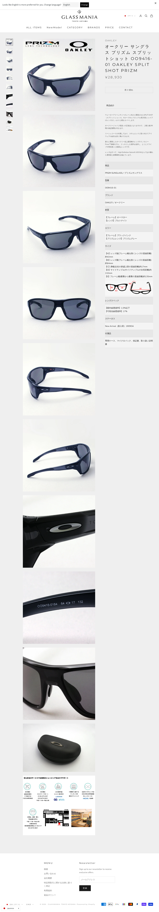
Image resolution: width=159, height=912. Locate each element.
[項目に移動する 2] (9, 51)
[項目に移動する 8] (9, 104)
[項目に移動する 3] (9, 60)
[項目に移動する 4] (9, 69)
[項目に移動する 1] (9, 42)
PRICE (109, 27)
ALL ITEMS (34, 27)
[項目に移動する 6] (9, 86)
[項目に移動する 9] (9, 113)
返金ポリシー (50, 895)
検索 (46, 869)
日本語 (28, 904)
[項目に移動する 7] (9, 95)
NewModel (54, 27)
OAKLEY (111, 40)
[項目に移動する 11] (9, 129)
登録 (85, 888)
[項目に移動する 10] (9, 121)
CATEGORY (75, 27)
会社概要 (48, 878)
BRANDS (94, 27)
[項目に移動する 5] (9, 78)
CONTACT (126, 27)
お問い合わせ (50, 873)
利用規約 (48, 890)
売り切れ (129, 90)
